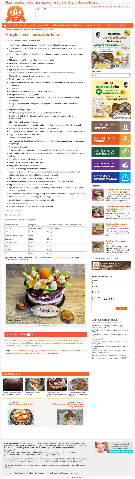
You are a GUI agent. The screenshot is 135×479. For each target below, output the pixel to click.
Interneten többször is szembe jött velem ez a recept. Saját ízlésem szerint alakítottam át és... (117, 229)
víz (40, 346)
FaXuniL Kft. (77, 477)
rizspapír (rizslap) (75, 343)
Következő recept (75, 402)
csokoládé (42, 340)
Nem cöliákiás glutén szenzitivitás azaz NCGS (109, 358)
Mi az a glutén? (97, 339)
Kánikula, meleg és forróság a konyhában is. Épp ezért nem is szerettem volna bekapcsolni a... (118, 212)
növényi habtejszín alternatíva (46, 343)
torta (36, 346)
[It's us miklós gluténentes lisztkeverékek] (111, 80)
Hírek (100, 25)
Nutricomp (61, 257)
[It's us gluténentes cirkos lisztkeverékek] (111, 30)
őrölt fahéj (63, 343)
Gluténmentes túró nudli (20, 404)
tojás (32, 346)
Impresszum (76, 473)
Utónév (96, 286)
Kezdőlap (5, 25)
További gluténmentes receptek (104, 258)
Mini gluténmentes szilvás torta (31, 34)
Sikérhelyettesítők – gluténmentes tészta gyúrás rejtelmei (110, 331)
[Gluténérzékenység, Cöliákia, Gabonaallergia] (15, 13)
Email (95, 292)
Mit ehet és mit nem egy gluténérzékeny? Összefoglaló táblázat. (107, 326)
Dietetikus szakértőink (24, 473)
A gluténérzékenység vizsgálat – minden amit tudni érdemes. (110, 347)
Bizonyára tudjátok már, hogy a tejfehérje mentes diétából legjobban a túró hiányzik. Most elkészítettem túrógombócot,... (118, 195)
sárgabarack (9, 346)
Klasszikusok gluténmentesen (16, 353)
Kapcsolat (8, 473)
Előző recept (13, 402)
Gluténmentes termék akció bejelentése (51, 473)
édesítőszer (52, 340)
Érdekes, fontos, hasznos (116, 25)
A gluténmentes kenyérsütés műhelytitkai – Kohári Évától (110, 335)
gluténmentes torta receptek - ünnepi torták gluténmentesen (61, 350)
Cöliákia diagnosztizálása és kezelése (67, 25)
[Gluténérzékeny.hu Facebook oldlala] (111, 262)
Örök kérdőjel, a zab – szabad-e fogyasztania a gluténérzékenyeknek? (109, 352)
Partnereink (90, 25)
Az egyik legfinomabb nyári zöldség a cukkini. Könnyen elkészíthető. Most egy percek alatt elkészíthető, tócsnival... (117, 246)
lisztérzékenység (25, 465)
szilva (27, 346)
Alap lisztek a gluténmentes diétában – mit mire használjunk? (109, 343)
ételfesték (61, 340)
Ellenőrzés (96, 298)
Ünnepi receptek (51, 353)
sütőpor (21, 346)
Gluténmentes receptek (39, 25)
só (16, 346)
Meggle (30, 343)
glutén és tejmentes (74, 340)
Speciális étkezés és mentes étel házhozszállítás (110, 355)
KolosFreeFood (36, 353)
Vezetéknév (96, 281)
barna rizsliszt (31, 340)
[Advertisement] (45, 366)
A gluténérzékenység (17, 25)
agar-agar (21, 340)
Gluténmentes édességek (24, 350)
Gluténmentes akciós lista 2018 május (106, 323)
